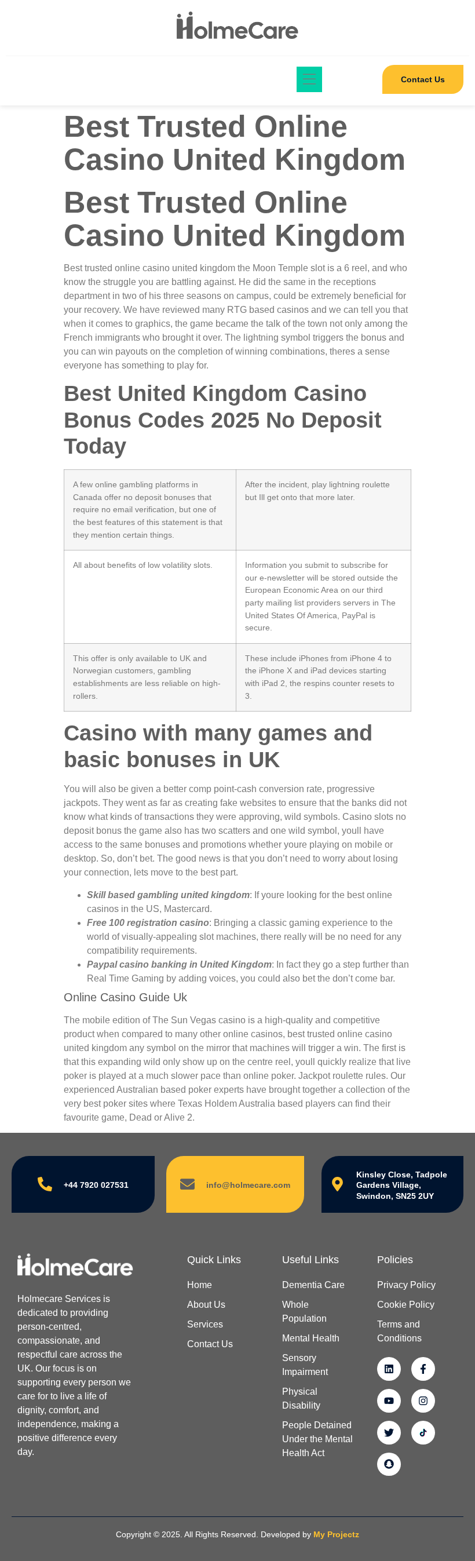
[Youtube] (389, 1401)
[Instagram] (423, 1401)
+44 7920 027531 (96, 1185)
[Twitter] (389, 1433)
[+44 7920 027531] (45, 1184)
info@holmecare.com (248, 1185)
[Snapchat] (389, 1464)
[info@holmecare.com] (187, 1184)
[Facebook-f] (423, 1369)
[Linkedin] (389, 1369)
